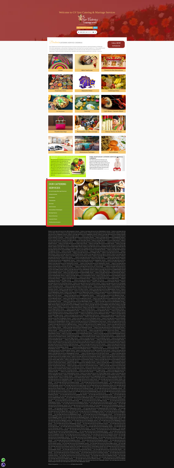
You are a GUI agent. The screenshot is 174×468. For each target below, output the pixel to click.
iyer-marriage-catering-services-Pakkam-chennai (72, 426)
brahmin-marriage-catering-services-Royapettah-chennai (77, 354)
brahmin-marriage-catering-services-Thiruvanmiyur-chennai (69, 367)
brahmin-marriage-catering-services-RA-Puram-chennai (95, 353)
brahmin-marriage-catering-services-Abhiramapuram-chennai (63, 231)
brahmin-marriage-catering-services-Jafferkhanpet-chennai (63, 271)
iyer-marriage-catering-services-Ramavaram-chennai (90, 438)
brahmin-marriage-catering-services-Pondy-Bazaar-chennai (92, 341)
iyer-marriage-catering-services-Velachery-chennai (88, 458)
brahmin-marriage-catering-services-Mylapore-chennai (110, 309)
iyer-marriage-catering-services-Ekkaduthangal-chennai (87, 391)
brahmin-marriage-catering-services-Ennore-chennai (78, 255)
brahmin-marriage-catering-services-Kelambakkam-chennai (94, 277)
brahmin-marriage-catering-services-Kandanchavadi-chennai (63, 274)
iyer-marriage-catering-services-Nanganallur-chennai (112, 420)
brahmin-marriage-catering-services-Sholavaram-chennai (79, 359)
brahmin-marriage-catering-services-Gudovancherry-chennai (63, 263)
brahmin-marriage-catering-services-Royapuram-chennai (106, 354)
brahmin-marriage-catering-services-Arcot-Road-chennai (106, 240)
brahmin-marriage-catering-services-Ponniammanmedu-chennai (74, 342)
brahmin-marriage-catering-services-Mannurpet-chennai (77, 298)
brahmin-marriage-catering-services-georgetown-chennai (105, 258)
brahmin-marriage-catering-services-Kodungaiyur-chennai (76, 281)
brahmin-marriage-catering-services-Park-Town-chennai (73, 330)
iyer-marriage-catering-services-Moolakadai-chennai (76, 417)
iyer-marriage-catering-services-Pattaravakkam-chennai (111, 429)
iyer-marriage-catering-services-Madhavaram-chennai (67, 408)
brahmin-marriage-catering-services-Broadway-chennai (97, 246)
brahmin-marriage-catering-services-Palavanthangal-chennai (109, 327)
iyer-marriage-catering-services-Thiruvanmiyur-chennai (88, 451)
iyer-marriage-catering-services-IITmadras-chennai (72, 396)
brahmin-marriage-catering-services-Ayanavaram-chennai (85, 245)
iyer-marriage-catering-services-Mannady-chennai (92, 412)
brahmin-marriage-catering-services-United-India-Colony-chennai (77, 371)
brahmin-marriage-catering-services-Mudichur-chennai (97, 307)
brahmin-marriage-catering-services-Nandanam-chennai (95, 310)
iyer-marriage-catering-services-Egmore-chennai (60, 391)
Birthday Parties (53, 213)
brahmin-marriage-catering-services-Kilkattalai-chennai (76, 278)
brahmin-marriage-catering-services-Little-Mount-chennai (73, 289)
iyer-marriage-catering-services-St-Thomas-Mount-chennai (88, 446)
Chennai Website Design (64, 464)
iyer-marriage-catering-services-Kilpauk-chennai (67, 400)
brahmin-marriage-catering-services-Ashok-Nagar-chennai (90, 242)
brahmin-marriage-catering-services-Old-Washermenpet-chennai (109, 322)
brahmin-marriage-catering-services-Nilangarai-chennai (86, 318)
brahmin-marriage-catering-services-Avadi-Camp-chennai (73, 243)
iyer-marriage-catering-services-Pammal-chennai (77, 428)
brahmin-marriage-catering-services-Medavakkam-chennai (91, 300)
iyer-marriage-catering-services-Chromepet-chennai (112, 390)
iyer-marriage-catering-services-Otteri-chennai (100, 425)
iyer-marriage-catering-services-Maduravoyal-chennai (83, 409)
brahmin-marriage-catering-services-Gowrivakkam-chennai (78, 261)
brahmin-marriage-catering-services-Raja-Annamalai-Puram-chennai (93, 350)
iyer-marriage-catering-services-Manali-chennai (110, 409)
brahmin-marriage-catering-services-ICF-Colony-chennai (89, 266)
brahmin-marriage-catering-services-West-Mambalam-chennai (106, 377)
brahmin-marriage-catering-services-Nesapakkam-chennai (99, 316)
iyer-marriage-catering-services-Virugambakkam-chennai (67, 460)
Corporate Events (53, 219)
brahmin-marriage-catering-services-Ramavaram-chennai (110, 351)
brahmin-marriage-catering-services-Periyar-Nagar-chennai (63, 338)
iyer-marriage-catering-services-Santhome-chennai (99, 441)
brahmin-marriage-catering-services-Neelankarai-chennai (95, 313)
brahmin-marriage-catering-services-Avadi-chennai (101, 243)
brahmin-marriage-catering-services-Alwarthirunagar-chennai (63, 235)
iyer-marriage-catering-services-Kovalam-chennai (80, 405)
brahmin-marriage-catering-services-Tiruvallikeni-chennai (82, 368)
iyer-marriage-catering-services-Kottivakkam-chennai (103, 403)
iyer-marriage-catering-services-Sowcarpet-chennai (61, 446)
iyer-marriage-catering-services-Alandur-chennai (110, 379)
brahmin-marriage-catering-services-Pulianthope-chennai (101, 345)
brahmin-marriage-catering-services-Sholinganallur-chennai (110, 359)
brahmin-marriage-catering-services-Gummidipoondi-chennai (77, 264)
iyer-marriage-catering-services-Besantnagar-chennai (77, 386)
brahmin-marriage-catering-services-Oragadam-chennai (92, 324)
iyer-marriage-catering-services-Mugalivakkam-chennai (108, 418)
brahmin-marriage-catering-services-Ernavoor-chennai (106, 255)
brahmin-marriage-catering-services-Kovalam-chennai (78, 286)
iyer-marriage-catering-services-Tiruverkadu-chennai (71, 454)
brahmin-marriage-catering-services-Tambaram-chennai (81, 362)
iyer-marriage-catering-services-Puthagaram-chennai (83, 437)
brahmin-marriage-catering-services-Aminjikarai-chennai (79, 237)
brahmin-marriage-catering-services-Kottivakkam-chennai (95, 284)
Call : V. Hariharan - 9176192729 (84, 27)
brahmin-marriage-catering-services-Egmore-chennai (97, 254)
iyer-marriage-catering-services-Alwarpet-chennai (86, 380)
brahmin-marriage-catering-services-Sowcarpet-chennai (95, 361)
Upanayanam (52, 200)
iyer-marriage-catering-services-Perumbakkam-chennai (99, 432)
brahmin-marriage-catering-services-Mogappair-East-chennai (100, 304)
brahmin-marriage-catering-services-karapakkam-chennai (95, 274)
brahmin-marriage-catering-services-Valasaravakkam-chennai (63, 373)
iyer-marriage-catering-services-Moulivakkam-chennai (103, 417)
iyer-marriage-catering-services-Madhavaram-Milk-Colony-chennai (99, 408)
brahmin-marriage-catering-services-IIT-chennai (70, 268)
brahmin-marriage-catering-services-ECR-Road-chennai (69, 254)
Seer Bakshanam (60, 111)
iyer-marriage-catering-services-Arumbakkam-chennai (99, 383)
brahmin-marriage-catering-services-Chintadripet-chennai (91, 249)
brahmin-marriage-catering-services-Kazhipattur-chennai (110, 275)
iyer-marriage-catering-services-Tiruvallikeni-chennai (94, 452)
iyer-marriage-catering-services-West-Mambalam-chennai (75, 461)
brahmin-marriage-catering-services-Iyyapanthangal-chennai (110, 269)
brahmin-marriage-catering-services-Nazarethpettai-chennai (63, 313)
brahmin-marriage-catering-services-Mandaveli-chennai (110, 295)
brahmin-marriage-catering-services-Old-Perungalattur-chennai (77, 322)
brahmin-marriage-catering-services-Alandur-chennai (101, 232)
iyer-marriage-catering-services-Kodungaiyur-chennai (74, 402)
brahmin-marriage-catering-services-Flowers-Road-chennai (90, 257)
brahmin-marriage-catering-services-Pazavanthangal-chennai (77, 333)
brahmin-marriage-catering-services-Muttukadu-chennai (81, 309)
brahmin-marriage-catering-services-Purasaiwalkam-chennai (88, 347)
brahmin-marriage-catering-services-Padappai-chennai (70, 325)
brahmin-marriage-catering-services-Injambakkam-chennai (79, 269)
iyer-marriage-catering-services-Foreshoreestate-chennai (62, 393)
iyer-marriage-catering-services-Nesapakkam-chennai (67, 423)
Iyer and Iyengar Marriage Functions (58, 191)
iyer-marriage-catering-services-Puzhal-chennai (110, 437)
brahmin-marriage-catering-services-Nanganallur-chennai (83, 312)
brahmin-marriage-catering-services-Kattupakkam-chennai (80, 275)
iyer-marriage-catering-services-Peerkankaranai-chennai (93, 431)
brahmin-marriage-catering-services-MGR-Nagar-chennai (62, 303)
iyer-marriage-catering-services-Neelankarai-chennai (87, 422)
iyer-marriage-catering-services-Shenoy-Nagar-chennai (103, 443)
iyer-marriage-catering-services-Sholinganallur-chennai (82, 444)
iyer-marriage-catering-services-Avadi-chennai (74, 385)
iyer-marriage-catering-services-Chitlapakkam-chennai (108, 388)
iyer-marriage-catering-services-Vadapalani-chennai (104, 455)
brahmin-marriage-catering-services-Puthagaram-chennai (76, 348)
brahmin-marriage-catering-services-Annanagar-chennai (62, 238)
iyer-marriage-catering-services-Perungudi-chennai (77, 434)
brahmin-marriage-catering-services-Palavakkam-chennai (77, 327)
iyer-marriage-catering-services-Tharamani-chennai (95, 448)
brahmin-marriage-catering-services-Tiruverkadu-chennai (62, 370)
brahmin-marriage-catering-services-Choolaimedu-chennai (104, 251)
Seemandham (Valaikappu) (55, 209)
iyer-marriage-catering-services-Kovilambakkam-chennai (108, 405)
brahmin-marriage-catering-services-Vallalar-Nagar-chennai (95, 373)
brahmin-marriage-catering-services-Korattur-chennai (86, 283)
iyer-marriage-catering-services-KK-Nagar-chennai (94, 400)
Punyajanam (52, 197)
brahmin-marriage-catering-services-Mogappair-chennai (70, 304)
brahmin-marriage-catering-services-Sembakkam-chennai (95, 358)
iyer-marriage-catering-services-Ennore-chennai (113, 391)
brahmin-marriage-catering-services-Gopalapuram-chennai (91, 260)
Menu (95, 27)
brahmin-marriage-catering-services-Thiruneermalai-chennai (82, 365)
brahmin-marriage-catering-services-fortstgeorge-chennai (75, 258)
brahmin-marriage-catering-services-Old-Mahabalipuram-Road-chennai (88, 321)
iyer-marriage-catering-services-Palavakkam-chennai (99, 426)
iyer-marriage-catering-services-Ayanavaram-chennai (100, 385)
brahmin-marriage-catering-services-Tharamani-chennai (62, 364)
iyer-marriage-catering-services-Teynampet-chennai (67, 448)
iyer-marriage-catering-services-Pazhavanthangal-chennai (62, 431)
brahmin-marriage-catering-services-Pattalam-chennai (89, 332)
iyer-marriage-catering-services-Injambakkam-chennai (99, 396)
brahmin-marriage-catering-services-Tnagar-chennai (92, 370)
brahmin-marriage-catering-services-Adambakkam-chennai (95, 231)
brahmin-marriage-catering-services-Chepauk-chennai (78, 248)
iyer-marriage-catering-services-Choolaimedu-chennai (84, 390)
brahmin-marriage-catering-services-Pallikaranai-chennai (92, 328)
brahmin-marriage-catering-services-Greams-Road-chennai (110, 261)
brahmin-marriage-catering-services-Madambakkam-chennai (104, 289)
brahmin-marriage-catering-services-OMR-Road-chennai (63, 324)
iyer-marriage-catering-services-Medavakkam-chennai (67, 414)
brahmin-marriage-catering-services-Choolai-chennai (75, 251)
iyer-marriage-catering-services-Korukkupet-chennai (76, 403)
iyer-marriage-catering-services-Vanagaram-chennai (112, 457)
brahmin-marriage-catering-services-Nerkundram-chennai (68, 316)
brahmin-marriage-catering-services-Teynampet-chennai (111, 362)
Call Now (116, 44)
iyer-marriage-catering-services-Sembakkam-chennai (75, 443)
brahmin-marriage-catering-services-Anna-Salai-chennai (76, 240)
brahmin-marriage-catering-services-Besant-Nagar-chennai (67, 246)
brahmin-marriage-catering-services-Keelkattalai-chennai (62, 277)
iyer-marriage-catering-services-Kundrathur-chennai (87, 406)
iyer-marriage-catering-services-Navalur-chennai (60, 422)
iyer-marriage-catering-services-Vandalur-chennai (60, 458)
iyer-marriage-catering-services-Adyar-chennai (85, 379)
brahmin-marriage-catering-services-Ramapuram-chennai (80, 351)
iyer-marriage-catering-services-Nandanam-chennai (85, 420)
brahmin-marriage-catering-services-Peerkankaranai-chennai (63, 335)
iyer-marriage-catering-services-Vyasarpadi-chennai (96, 460)
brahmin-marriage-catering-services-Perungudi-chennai (111, 339)
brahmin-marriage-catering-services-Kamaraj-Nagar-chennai (78, 272)
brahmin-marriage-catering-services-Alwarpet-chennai (111, 234)
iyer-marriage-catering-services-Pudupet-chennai (105, 435)
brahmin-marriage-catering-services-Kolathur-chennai (105, 281)
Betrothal (51, 203)
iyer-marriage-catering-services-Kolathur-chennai (100, 402)
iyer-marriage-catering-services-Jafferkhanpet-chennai (80, 397)
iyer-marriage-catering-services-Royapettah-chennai (67, 440)
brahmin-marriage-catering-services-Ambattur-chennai (95, 235)
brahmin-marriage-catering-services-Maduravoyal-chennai (79, 292)
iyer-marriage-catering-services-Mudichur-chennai (80, 418)
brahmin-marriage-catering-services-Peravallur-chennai (81, 336)
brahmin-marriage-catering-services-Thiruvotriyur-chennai (100, 367)
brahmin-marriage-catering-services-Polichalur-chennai (62, 341)
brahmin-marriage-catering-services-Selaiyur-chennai (66, 358)
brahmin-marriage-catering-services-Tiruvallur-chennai (111, 368)
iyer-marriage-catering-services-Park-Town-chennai (104, 428)
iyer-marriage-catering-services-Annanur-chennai (71, 383)
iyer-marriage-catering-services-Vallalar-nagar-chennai (84, 457)
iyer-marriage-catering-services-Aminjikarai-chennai (94, 382)
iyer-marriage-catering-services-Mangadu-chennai (66, 412)
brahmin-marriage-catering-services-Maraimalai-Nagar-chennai (109, 298)
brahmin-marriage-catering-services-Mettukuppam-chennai (110, 301)
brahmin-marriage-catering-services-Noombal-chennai (67, 319)
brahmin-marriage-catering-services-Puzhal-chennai (106, 348)
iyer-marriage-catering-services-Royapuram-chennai (95, 440)
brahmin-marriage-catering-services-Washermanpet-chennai (74, 377)
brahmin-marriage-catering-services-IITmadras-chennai (97, 268)
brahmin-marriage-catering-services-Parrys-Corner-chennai (104, 330)
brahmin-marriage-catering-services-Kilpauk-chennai (105, 278)
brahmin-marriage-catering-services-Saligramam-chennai (86, 356)
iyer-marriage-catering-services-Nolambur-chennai (95, 423)
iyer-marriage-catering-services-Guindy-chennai (100, 394)
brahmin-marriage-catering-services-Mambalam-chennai (62, 293)
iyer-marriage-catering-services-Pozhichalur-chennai (78, 435)
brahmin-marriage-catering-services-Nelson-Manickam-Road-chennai (82, 315)
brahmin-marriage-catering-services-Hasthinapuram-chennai (109, 264)
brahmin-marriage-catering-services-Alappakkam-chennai (82, 234)
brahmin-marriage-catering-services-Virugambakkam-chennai (90, 376)
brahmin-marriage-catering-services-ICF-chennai (60, 266)
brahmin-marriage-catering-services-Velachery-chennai (106, 374)
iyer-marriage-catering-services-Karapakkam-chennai (108, 397)
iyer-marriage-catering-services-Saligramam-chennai (72, 441)
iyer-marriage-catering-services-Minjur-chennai (75, 415)
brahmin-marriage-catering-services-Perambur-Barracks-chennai (97, 335)
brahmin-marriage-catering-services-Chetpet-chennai (106, 248)
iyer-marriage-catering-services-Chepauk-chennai (104, 386)
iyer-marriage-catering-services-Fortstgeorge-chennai (93, 393)
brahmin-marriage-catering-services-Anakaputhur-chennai (110, 237)
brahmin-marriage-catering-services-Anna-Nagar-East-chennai (94, 238)
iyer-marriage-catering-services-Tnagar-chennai (97, 454)
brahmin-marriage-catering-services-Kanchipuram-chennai (110, 272)
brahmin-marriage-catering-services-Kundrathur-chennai (92, 287)
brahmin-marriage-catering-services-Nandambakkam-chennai (63, 310)
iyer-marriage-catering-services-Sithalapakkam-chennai (111, 444)
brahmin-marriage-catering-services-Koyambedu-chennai (62, 287)
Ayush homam (52, 206)
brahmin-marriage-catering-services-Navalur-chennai (112, 312)
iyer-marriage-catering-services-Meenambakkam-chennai (97, 414)
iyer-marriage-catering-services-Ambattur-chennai (66, 382)
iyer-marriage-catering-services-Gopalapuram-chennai (73, 394)
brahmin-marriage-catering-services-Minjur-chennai (91, 303)
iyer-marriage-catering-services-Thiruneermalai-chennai (107, 449)
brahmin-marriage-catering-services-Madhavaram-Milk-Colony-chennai (92, 290)
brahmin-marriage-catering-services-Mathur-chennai (61, 300)
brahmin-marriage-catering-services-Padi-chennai (97, 325)
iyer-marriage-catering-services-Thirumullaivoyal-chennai (77, 449)
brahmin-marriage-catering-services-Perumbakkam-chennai (95, 338)
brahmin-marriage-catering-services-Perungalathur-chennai (80, 339)
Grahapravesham (53, 194)
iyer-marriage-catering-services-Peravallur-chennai (71, 432)
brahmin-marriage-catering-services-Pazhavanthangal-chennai (109, 333)
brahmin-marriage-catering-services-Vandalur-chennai (77, 374)
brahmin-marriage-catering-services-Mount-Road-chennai (67, 307)
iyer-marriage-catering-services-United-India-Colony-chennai (74, 455)
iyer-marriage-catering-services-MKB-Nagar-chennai (100, 415)
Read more (99, 51)
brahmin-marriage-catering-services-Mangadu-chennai (96, 296)
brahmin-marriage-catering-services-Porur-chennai (93, 344)
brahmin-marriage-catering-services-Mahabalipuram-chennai (109, 292)
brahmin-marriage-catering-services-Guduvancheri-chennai (95, 263)
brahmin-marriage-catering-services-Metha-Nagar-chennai (78, 301)
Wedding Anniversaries (54, 222)
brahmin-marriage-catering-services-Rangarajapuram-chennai (63, 353)
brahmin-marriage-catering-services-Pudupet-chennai (72, 345)
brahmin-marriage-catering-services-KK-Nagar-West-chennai (89, 280)
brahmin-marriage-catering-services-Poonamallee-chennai (105, 342)
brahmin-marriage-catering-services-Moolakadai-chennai (84, 306)
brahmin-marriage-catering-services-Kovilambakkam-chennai (109, 286)
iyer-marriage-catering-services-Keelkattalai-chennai (87, 399)
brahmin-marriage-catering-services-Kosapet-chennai (66, 284)
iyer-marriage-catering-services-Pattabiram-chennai (83, 429)
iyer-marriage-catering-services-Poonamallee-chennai (104, 434)
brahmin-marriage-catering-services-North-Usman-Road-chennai (98, 319)
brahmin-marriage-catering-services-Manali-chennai (92, 293)
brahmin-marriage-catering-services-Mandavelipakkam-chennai (64, 296)
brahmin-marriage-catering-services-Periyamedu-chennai (110, 336)
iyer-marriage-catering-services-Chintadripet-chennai (79, 388)
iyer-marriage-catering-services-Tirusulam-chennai (66, 452)
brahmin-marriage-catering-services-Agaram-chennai (74, 232)
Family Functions (53, 216)
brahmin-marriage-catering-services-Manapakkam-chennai (79, 295)
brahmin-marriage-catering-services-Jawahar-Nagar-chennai (95, 271)
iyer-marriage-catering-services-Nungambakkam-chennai (73, 425)
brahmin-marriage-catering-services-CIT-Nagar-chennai (86, 252)
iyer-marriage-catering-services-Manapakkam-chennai (89, 411)
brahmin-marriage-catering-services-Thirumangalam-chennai (94, 364)
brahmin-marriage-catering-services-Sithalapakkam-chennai (63, 361)
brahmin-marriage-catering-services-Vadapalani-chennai (110, 371)
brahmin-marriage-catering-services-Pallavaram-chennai (62, 328)
